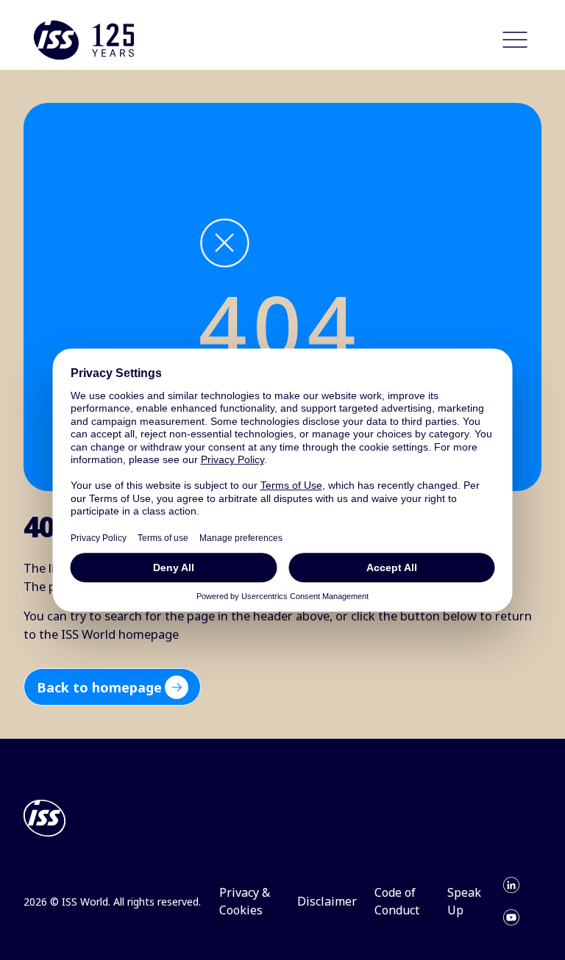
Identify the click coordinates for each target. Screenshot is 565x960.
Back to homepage (99, 687)
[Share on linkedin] (511, 885)
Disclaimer (327, 901)
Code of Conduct (396, 901)
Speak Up (464, 901)
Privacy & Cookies (244, 901)
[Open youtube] (511, 917)
